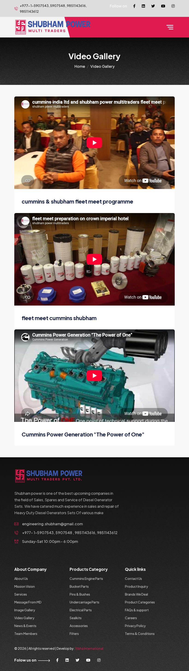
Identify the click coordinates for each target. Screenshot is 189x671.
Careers (131, 618)
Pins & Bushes (80, 594)
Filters (74, 633)
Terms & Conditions (140, 633)
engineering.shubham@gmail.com (52, 523)
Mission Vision (24, 586)
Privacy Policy (135, 626)
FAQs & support (137, 610)
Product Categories (140, 602)
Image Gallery (24, 610)
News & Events (25, 626)
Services (20, 594)
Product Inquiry (136, 586)
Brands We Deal (136, 594)
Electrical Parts (81, 610)
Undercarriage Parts (84, 602)
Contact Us (133, 578)
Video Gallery (24, 618)
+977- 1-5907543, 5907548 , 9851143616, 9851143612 (70, 532)
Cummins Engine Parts (86, 578)
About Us (21, 578)
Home (79, 66)
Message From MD (27, 602)
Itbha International (89, 648)
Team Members (25, 633)
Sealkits (76, 618)
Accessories (79, 626)
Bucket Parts (79, 586)
